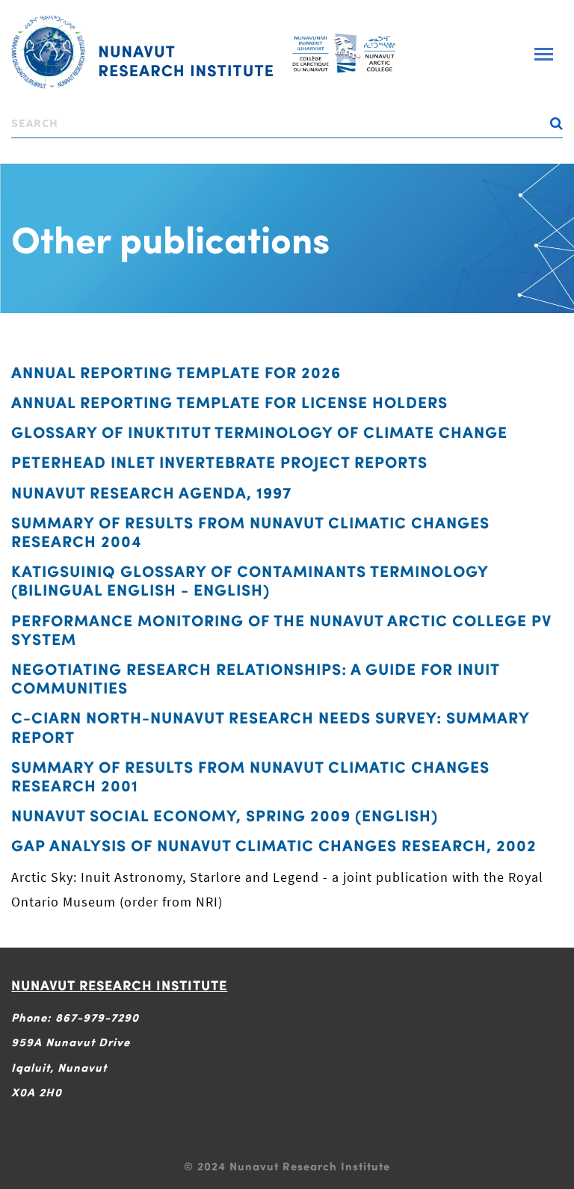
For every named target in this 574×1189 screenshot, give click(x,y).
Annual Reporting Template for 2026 (176, 372)
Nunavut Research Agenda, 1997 (151, 492)
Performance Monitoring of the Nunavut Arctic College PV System (281, 629)
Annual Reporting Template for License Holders (229, 402)
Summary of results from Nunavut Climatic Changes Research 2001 (250, 776)
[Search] (21, 143)
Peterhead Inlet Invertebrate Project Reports (219, 461)
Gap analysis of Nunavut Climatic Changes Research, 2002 (274, 845)
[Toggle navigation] (544, 54)
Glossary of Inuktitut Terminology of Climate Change (259, 431)
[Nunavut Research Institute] (142, 52)
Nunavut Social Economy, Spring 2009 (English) (224, 815)
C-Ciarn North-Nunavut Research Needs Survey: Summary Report (270, 726)
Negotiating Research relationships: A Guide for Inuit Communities (255, 678)
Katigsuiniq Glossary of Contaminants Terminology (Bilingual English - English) (249, 580)
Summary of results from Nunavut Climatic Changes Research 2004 (250, 531)
